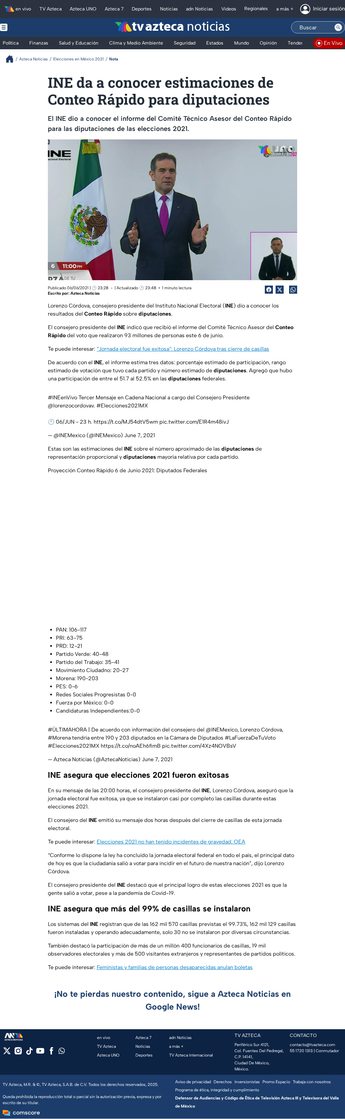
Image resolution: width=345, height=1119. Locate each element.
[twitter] (7, 1053)
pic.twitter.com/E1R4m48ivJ (194, 422)
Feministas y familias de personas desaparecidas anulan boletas (175, 967)
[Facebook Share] (269, 290)
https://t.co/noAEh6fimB (131, 746)
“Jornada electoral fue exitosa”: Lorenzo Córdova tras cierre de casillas (183, 349)
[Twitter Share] (280, 290)
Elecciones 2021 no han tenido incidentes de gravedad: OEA (171, 841)
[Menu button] (27, 27)
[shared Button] (293, 290)
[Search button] (338, 27)
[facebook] (51, 1053)
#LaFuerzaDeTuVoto (250, 738)
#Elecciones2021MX (122, 405)
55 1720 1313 (301, 1050)
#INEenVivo (62, 397)
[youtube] (40, 1053)
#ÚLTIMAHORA (67, 729)
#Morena (59, 738)
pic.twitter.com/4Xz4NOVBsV (199, 746)
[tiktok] (29, 1053)
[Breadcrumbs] (12, 59)
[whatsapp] (61, 1052)
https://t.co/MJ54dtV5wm (126, 422)
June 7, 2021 (139, 435)
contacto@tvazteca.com (312, 1044)
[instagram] (18, 1053)
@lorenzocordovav (71, 405)
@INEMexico (222, 729)
